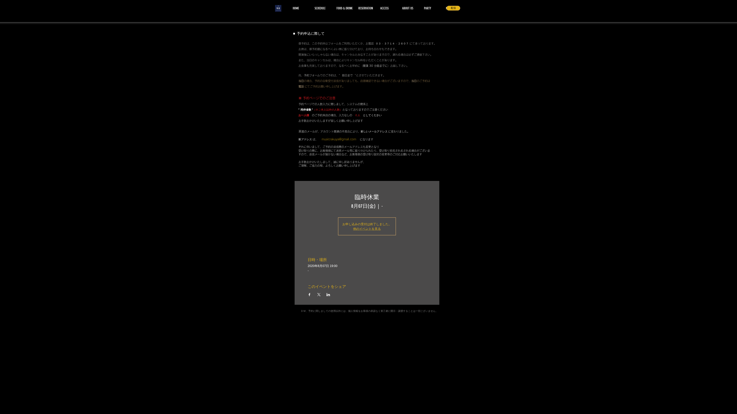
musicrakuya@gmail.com (339, 139)
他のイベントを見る (367, 228)
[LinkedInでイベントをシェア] (328, 294)
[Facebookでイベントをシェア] (309, 294)
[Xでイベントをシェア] (319, 294)
